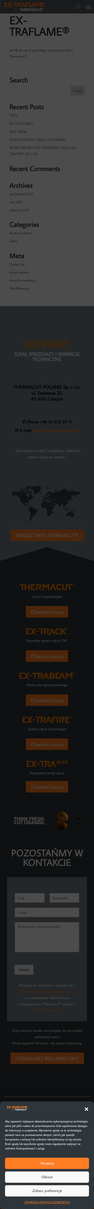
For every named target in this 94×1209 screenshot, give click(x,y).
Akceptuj (47, 1163)
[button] (86, 1109)
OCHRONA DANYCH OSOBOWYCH (47, 1202)
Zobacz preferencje (47, 1190)
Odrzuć (47, 1176)
